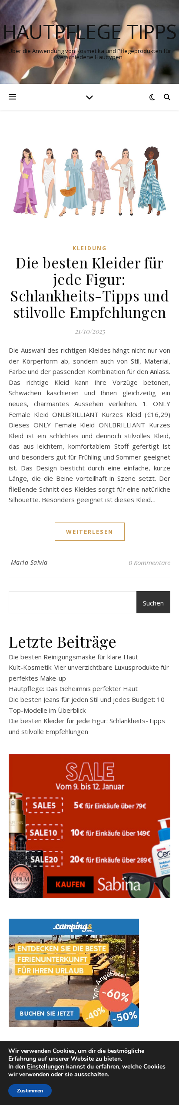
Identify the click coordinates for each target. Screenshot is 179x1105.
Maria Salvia (29, 562)
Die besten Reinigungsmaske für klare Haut (73, 656)
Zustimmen (30, 1090)
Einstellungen (45, 1067)
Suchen (153, 603)
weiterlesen (89, 532)
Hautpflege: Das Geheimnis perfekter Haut (73, 688)
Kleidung (90, 248)
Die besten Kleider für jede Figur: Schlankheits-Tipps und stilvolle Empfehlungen (89, 287)
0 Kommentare (149, 562)
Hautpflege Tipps (90, 31)
